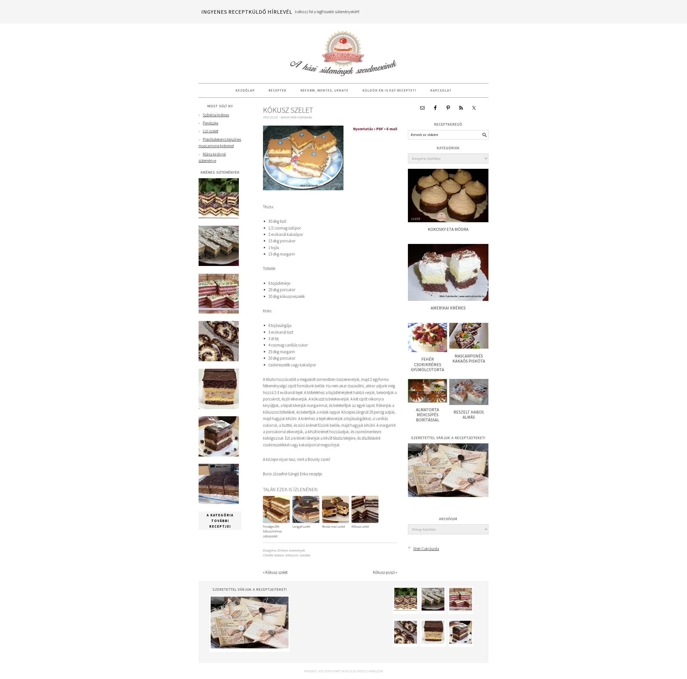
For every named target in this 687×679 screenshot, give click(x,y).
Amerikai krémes (448, 308)
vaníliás (305, 555)
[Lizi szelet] (219, 312)
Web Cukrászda (343, 51)
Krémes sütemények (291, 550)
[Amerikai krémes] (448, 299)
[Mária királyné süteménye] (219, 407)
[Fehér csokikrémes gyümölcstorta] (427, 350)
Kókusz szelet (360, 526)
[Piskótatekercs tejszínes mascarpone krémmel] (219, 359)
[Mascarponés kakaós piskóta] (468, 347)
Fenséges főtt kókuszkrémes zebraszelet (272, 531)
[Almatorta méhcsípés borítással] (427, 401)
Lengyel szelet (301, 526)
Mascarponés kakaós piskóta (468, 358)
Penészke (210, 123)
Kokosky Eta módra (448, 229)
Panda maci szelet (333, 526)
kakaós (279, 555)
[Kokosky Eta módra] (448, 220)
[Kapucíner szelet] (219, 455)
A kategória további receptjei (220, 521)
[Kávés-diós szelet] (219, 502)
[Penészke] (219, 264)
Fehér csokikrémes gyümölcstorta (427, 364)
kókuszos (292, 555)
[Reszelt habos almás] (468, 403)
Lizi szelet (210, 131)
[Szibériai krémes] (219, 217)
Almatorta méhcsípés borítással (427, 414)
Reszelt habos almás (469, 414)
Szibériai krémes (216, 115)
